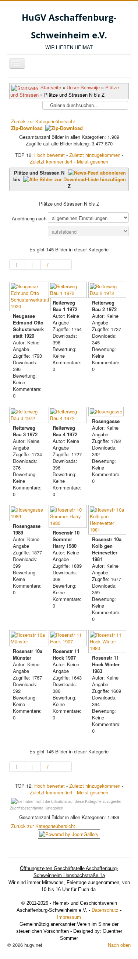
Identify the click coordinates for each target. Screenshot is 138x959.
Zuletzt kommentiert (51, 161)
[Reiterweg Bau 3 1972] (29, 415)
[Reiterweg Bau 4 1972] (68, 415)
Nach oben (119, 944)
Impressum (69, 917)
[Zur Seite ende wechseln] (64, 264)
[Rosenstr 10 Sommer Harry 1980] (68, 517)
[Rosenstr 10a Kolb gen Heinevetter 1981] (108, 520)
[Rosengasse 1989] (29, 514)
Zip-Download (27, 127)
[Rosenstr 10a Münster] (29, 639)
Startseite (50, 87)
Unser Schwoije (83, 87)
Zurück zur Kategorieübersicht (43, 121)
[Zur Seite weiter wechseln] (48, 264)
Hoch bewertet (49, 154)
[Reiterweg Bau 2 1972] (108, 290)
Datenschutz (105, 910)
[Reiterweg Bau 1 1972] (68, 290)
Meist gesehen (92, 161)
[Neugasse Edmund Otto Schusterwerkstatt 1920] (30, 297)
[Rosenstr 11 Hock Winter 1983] (108, 642)
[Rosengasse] (106, 412)
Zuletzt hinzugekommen (94, 154)
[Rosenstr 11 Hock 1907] (68, 639)
